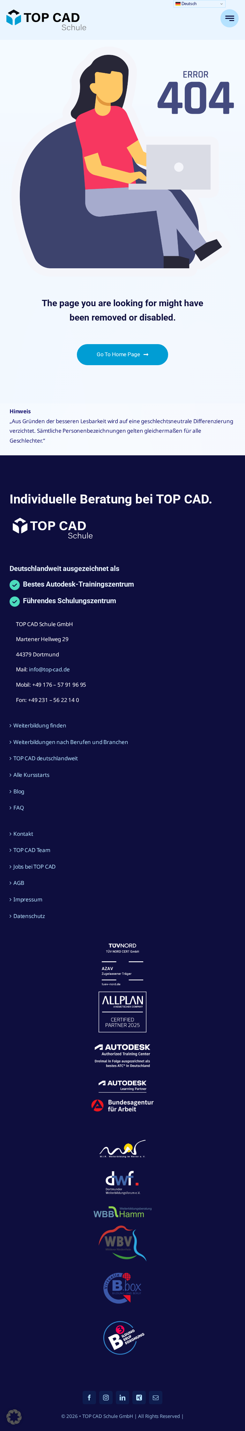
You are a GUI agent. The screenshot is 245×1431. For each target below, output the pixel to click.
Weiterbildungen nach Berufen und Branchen (70, 742)
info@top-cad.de (49, 669)
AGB (18, 882)
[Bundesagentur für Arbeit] (122, 1101)
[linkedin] (122, 1397)
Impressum (27, 899)
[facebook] (89, 1397)
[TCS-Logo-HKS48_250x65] (46, 12)
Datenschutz (29, 916)
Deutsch (189, 3)
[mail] (155, 1397)
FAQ (18, 807)
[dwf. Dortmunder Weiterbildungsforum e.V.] (122, 1169)
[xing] (139, 1397)
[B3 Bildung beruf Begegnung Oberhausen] (122, 1317)
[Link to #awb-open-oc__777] (229, 18)
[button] (14, 1417)
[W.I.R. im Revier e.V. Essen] (122, 1140)
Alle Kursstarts (31, 774)
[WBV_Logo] (122, 1228)
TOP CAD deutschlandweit (45, 758)
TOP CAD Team (31, 850)
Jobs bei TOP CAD (34, 866)
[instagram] (106, 1397)
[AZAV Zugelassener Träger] (122, 946)
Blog (18, 791)
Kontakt (23, 833)
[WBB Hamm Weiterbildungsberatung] (122, 1207)
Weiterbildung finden (39, 725)
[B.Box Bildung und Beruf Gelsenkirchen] (122, 1270)
